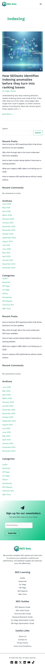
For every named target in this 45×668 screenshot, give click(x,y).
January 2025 (7, 260)
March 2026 (7, 215)
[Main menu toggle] (40, 4)
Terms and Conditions (22, 646)
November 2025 (8, 230)
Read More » (7, 114)
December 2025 (8, 226)
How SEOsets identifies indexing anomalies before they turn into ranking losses (20, 81)
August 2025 (7, 241)
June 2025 (6, 249)
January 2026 (7, 223)
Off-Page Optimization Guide (22, 623)
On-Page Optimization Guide (22, 620)
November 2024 (8, 268)
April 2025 (6, 256)
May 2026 (6, 208)
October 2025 (7, 234)
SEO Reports (7, 301)
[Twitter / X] (20, 662)
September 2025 (9, 238)
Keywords (6, 282)
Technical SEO (8, 305)
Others (13, 91)
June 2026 (6, 204)
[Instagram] (16, 662)
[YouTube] (28, 662)
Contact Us (22, 640)
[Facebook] (11, 662)
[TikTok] (33, 662)
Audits (5, 278)
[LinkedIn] (24, 662)
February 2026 (8, 219)
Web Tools (6, 309)
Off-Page (5, 286)
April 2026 (6, 211)
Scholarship (7, 297)
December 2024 (8, 264)
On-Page (5, 91)
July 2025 (6, 245)
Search (5, 129)
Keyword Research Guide (22, 617)
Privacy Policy (22, 643)
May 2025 (6, 253)
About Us (22, 636)
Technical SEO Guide (22, 614)
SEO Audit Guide (22, 610)
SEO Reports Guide (22, 607)
